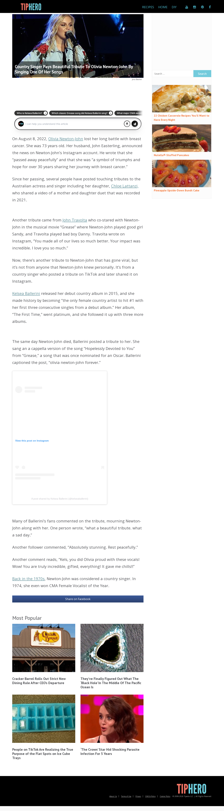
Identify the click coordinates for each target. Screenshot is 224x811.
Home (162, 7)
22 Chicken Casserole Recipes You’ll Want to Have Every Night (181, 117)
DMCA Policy (150, 796)
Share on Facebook (77, 599)
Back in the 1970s (28, 578)
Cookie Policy (165, 796)
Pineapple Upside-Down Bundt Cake (176, 190)
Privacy (138, 796)
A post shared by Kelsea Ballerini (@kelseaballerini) (59, 498)
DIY (174, 7)
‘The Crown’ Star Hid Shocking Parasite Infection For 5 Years (109, 751)
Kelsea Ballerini (26, 293)
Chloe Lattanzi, (125, 185)
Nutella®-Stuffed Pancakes (171, 155)
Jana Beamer (137, 79)
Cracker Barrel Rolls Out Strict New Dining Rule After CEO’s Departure (39, 680)
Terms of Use (126, 796)
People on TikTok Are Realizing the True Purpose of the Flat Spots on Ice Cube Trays (42, 753)
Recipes (148, 7)
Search (202, 74)
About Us (113, 796)
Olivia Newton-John (65, 138)
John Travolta (74, 220)
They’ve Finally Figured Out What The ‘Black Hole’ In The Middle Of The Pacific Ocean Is (110, 682)
